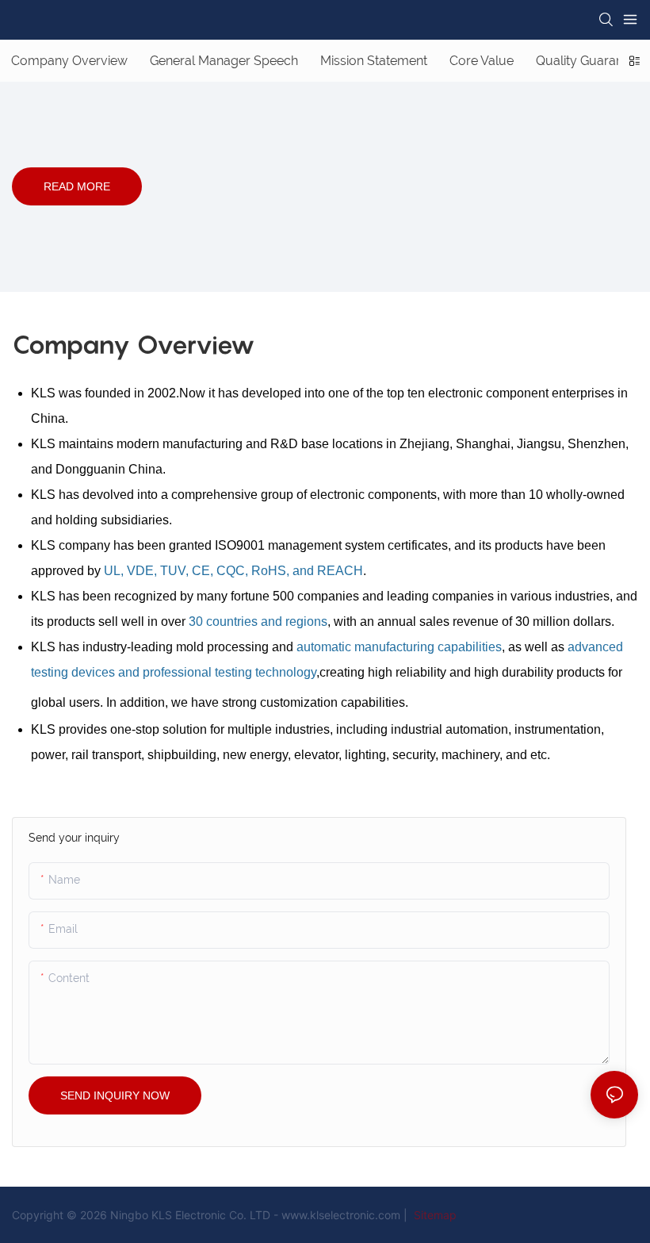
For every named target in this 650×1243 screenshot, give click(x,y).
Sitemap (434, 1215)
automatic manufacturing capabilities (399, 647)
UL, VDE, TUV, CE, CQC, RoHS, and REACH (233, 570)
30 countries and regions (258, 621)
